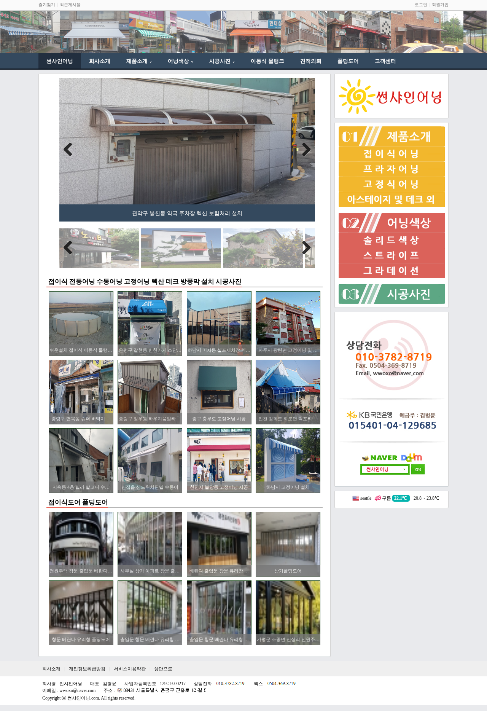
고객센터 (385, 61)
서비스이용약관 (130, 668)
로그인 (421, 4)
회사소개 (99, 61)
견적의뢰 (310, 61)
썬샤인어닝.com (83, 698)
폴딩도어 (348, 61)
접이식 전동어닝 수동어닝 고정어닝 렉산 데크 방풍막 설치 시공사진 (145, 281)
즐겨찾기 (46, 4)
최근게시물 (70, 4)
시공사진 (222, 61)
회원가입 (440, 4)
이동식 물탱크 (267, 61)
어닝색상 (180, 61)
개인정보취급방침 (87, 668)
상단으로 (163, 668)
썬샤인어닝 (59, 61)
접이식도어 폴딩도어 (78, 502)
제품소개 (139, 61)
